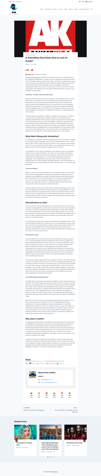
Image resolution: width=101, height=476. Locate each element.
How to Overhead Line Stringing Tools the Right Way (66, 410)
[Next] (84, 440)
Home (41, 9)
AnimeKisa (62, 306)
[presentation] (25, 432)
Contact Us (12, 1)
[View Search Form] (92, 9)
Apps (65, 9)
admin (28, 64)
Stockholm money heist (74, 443)
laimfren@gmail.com (46, 379)
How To (61, 9)
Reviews (70, 9)
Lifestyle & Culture (84, 9)
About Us (18, 1)
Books (76, 9)
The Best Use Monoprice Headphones (33, 409)
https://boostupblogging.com (49, 382)
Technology (48, 9)
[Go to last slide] (16, 440)
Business (54, 9)
